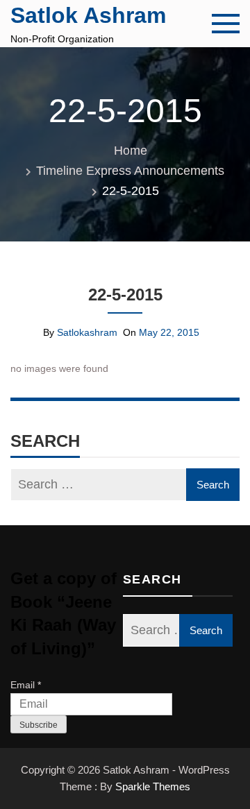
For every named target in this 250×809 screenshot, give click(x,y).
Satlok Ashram (88, 15)
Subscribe (38, 725)
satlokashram (87, 332)
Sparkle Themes (152, 786)
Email (25, 684)
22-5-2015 (125, 294)
